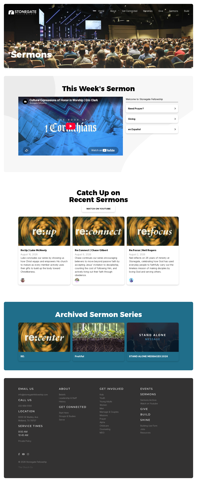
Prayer (103, 419)
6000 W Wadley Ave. (28, 417)
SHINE (145, 420)
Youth (102, 398)
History (62, 401)
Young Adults (106, 401)
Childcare (104, 425)
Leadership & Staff (68, 398)
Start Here (64, 413)
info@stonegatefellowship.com (33, 394)
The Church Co (25, 467)
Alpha (102, 422)
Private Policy (24, 441)
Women (103, 405)
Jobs (142, 429)
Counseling (105, 429)
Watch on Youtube (149, 403)
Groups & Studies (67, 416)
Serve (62, 419)
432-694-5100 (25, 406)
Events (146, 388)
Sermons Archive (148, 400)
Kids (102, 394)
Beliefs (62, 394)
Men (102, 408)
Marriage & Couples (109, 412)
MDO (102, 432)
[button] (44, 342)
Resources (145, 432)
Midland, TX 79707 (27, 420)
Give (144, 409)
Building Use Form (148, 425)
